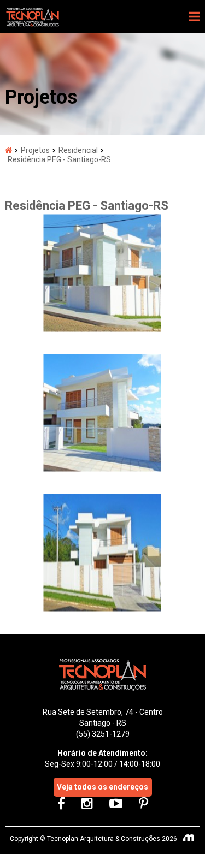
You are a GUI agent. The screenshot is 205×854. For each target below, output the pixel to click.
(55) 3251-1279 (103, 734)
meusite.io (189, 838)
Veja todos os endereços (102, 786)
